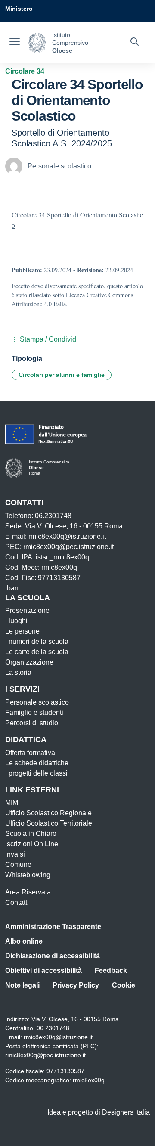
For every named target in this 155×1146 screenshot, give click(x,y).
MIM (11, 802)
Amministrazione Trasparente (53, 926)
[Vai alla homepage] (37, 43)
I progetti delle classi (36, 773)
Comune (18, 864)
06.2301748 (53, 1028)
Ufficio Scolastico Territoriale (48, 823)
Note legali (22, 985)
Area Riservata (28, 892)
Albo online (24, 941)
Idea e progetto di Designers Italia (98, 1112)
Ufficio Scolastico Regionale (48, 813)
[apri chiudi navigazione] (14, 42)
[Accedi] (141, 26)
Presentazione (27, 610)
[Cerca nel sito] (134, 42)
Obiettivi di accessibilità (43, 970)
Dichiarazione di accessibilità (52, 956)
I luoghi (16, 620)
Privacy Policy (76, 985)
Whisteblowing (27, 875)
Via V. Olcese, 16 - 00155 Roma (75, 1019)
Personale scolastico (37, 702)
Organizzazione (29, 662)
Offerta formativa (30, 752)
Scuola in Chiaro (30, 833)
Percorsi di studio (31, 723)
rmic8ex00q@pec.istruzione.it (45, 1055)
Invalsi (15, 854)
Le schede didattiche (36, 763)
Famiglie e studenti (34, 712)
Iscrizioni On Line (31, 844)
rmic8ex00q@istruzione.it (58, 1037)
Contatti (17, 902)
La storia (18, 672)
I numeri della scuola (36, 641)
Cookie (123, 985)
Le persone (22, 631)
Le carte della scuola (36, 651)
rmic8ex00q (89, 1080)
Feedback (111, 970)
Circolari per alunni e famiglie (62, 374)
